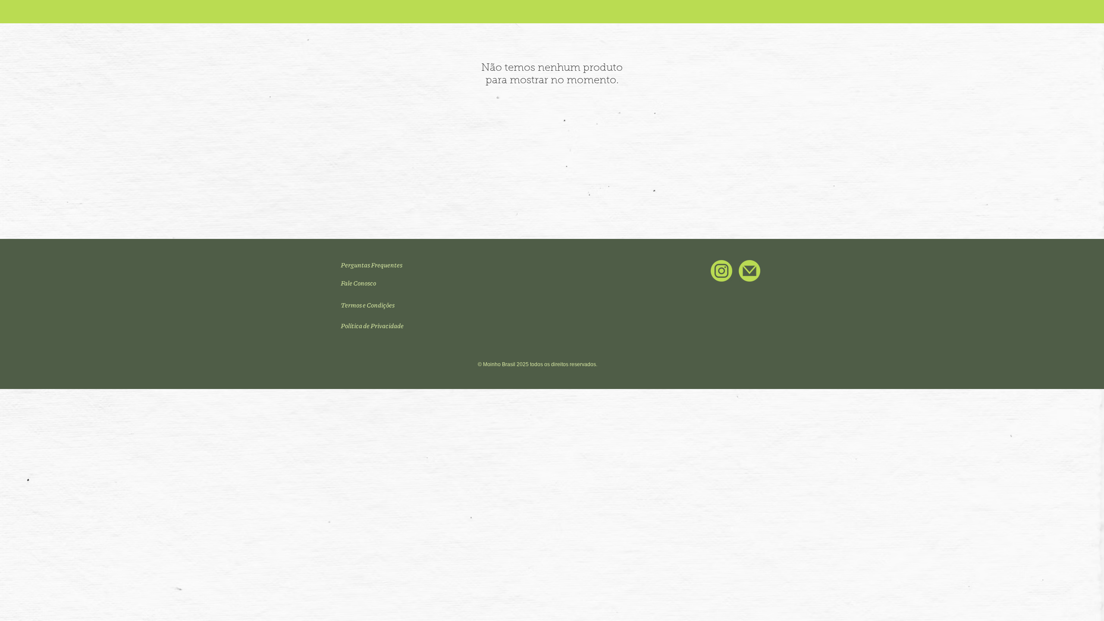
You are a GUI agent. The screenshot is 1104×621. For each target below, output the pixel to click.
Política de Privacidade (372, 325)
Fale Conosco (358, 283)
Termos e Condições (368, 305)
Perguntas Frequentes (371, 265)
